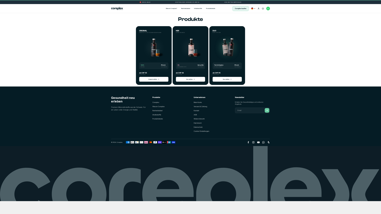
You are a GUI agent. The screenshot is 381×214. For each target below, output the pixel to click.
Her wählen (189, 79)
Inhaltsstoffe (198, 8)
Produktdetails (210, 8)
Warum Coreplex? (171, 8)
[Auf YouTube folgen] (258, 142)
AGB (195, 115)
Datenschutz (198, 127)
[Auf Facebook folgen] (248, 142)
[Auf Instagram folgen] (253, 142)
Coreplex (155, 102)
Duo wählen (226, 79)
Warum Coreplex (158, 106)
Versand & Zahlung (200, 106)
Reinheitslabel (185, 8)
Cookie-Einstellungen (201, 131)
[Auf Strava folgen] (268, 142)
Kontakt (196, 111)
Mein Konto (198, 102)
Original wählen (152, 79)
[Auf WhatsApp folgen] (263, 142)
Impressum (198, 123)
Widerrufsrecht (199, 119)
